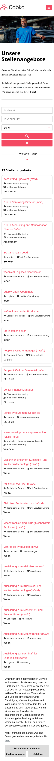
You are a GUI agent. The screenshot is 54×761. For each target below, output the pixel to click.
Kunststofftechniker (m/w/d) (19, 483)
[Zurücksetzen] (27, 143)
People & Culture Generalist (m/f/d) (24, 370)
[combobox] (27, 127)
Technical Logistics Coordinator (22, 272)
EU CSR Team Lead (15, 252)
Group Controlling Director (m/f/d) (23, 202)
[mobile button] (49, 7)
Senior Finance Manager (18, 389)
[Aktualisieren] (27, 136)
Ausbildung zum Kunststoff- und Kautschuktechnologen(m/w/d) (22, 588)
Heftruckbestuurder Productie (21, 311)
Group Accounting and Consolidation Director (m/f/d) (25, 227)
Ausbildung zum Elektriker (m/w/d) (23, 566)
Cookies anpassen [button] (15, 754)
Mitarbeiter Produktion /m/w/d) (21, 546)
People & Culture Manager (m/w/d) (24, 350)
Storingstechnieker (14, 330)
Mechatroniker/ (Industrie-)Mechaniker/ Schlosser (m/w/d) (26, 525)
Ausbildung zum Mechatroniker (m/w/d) (26, 633)
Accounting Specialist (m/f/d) (20, 179)
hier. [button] (7, 740)
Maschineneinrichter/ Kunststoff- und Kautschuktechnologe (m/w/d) (25, 462)
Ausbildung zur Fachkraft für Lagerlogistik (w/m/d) (20, 655)
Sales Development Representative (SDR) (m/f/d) (24, 434)
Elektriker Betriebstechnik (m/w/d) (23, 503)
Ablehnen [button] (38, 754)
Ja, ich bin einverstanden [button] (27, 748)
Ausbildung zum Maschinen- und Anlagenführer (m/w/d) (23, 612)
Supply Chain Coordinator (18, 291)
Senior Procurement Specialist (21, 412)
